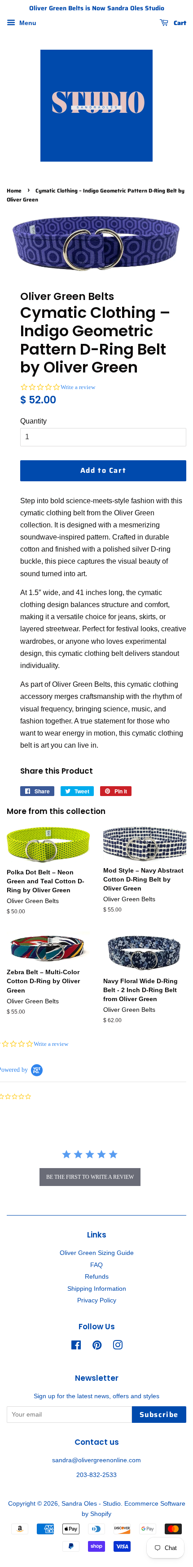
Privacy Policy (96, 1300)
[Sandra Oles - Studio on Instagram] (118, 1347)
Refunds (97, 1276)
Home (14, 190)
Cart (179, 23)
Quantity (33, 421)
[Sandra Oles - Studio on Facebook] (76, 1347)
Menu (27, 22)
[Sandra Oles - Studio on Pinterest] (97, 1347)
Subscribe (159, 1414)
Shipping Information (96, 1288)
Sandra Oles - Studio (91, 1503)
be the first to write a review (90, 1177)
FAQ (96, 1265)
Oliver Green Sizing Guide (97, 1253)
